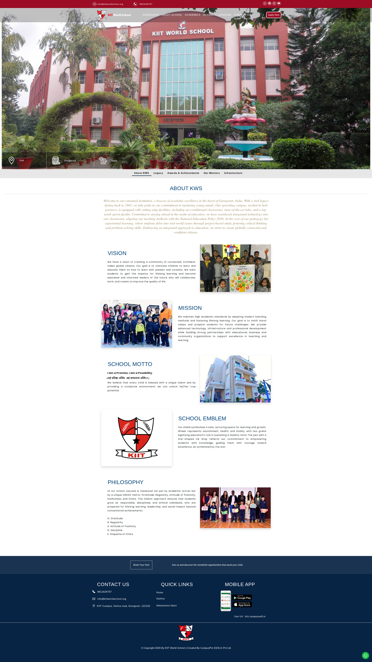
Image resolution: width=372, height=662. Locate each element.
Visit (21, 160)
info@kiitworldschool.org (111, 599)
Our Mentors (212, 173)
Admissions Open (166, 605)
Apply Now (273, 15)
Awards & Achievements (183, 173)
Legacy (158, 173)
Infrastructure (233, 173)
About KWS (141, 173)
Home (159, 592)
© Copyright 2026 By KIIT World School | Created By (186, 648)
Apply (114, 160)
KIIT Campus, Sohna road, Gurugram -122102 (123, 606)
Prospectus (70, 160)
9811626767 (104, 592)
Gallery (160, 598)
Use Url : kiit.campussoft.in (250, 616)
